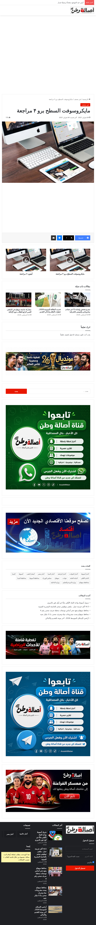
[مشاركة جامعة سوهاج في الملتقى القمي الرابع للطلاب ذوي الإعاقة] (18, 300)
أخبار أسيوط (85, 574)
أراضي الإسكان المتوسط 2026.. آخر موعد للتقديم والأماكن (67, 618)
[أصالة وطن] (82, 10)
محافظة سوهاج (84, 582)
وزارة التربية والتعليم (69, 582)
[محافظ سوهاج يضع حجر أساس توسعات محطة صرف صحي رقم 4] (55, 871)
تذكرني (89, 862)
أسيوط (21, 574)
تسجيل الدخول (80, 868)
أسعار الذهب (30, 574)
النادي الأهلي (85, 578)
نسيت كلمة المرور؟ (73, 856)
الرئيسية (85, 99)
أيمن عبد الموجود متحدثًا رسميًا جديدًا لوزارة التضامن (65, 2)
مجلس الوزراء (47, 578)
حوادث (65, 578)
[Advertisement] (48, 35)
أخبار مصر (41, 574)
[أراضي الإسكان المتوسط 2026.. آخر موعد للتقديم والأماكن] (55, 909)
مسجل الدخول (75, 335)
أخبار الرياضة (62, 574)
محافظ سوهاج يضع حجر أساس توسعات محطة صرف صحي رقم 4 (64, 610)
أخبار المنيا (51, 574)
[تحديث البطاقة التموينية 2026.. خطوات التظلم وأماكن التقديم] (48, 300)
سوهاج (57, 578)
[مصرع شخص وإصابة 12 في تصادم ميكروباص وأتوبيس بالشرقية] (77, 300)
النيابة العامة (74, 578)
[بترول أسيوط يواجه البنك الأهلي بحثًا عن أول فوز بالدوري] (55, 835)
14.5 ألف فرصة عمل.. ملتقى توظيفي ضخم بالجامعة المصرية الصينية (63, 607)
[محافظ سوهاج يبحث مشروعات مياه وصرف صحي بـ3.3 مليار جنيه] (55, 891)
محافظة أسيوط (34, 578)
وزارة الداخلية (55, 582)
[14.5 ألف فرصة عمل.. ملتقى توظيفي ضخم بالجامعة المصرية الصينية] (55, 852)
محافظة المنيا (21, 578)
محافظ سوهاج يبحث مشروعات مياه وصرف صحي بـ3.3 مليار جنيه (64, 614)
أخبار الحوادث (73, 574)
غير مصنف (77, 99)
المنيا (13, 574)
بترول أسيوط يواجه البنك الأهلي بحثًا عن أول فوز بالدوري (68, 603)
